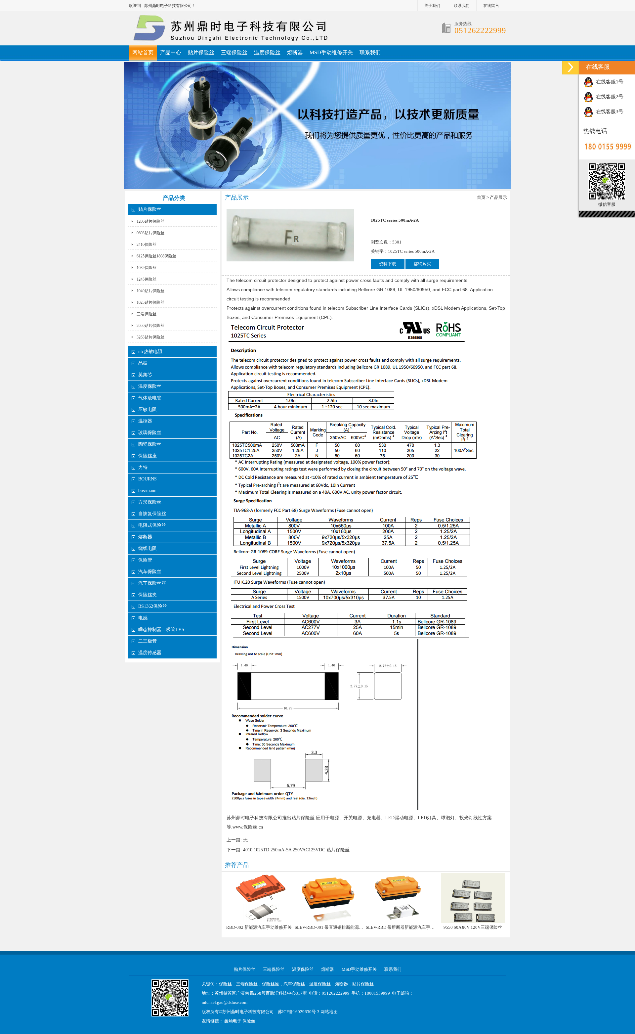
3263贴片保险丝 (150, 337)
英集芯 (145, 374)
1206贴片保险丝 (150, 221)
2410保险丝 (146, 244)
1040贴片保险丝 (150, 291)
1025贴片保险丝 (150, 302)
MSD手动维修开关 (331, 52)
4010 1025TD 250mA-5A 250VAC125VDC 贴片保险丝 (296, 849)
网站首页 (142, 52)
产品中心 (170, 52)
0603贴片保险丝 (150, 233)
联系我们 (462, 5)
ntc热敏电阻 (150, 351)
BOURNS (147, 478)
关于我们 (432, 5)
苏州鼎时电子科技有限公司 (248, 1011)
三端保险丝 (234, 52)
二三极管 (148, 641)
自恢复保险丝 (152, 513)
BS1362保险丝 (152, 606)
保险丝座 (147, 455)
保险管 (145, 560)
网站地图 (329, 1011)
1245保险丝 (146, 279)
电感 (143, 617)
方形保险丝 (149, 502)
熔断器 (295, 52)
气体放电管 (149, 397)
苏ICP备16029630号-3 (298, 1011)
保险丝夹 (147, 594)
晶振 (143, 363)
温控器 (145, 421)
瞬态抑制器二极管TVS (161, 629)
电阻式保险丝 (152, 525)
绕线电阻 (147, 548)
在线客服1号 (608, 81)
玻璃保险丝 (149, 432)
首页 (481, 197)
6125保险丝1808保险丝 (156, 256)
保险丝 (248, 1020)
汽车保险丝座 (152, 583)
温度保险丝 (267, 52)
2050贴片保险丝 (150, 325)
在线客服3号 (608, 111)
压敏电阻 (147, 409)
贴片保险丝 (201, 52)
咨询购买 (422, 263)
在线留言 (491, 5)
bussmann (147, 490)
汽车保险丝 (149, 571)
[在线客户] (570, 67)
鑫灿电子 (232, 1020)
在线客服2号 (608, 96)
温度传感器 (149, 652)
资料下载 (387, 263)
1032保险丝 (146, 267)
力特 (143, 467)
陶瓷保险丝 (149, 444)
